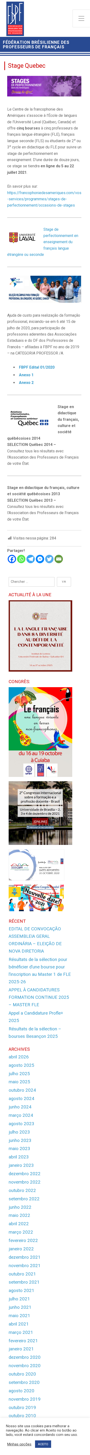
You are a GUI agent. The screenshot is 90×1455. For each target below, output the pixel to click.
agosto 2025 (21, 1065)
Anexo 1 (26, 375)
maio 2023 (19, 1148)
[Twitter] (49, 559)
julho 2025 (19, 1073)
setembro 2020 (24, 1382)
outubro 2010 (22, 1415)
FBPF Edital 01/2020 (36, 367)
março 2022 (21, 1232)
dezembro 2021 (25, 1257)
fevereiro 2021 (23, 1340)
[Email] (58, 559)
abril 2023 (19, 1157)
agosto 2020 (21, 1390)
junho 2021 (20, 1307)
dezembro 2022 (25, 1173)
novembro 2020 (25, 1365)
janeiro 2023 (21, 1165)
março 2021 (21, 1332)
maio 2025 (19, 1081)
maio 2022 (19, 1215)
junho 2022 (20, 1207)
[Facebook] (12, 559)
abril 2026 (19, 1057)
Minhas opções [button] (19, 1444)
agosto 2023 (21, 1123)
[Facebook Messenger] (40, 559)
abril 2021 (19, 1324)
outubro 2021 (22, 1274)
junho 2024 (20, 1107)
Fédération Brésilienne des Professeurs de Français (36, 44)
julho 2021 (19, 1299)
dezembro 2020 (25, 1357)
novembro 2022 (25, 1182)
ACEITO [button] (43, 1444)
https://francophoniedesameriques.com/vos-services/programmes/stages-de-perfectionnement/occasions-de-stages (44, 199)
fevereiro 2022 (23, 1240)
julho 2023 (19, 1132)
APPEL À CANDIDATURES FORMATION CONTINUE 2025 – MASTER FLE (39, 997)
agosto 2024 (21, 1098)
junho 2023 (20, 1140)
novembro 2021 (25, 1265)
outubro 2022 (22, 1190)
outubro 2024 (22, 1090)
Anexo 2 (26, 382)
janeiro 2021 (21, 1349)
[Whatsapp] (21, 559)
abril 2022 (19, 1223)
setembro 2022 (24, 1199)
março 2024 (21, 1115)
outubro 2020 (22, 1374)
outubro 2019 (22, 1407)
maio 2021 (19, 1315)
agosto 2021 (21, 1290)
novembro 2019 (25, 1399)
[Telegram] (30, 559)
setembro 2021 (24, 1282)
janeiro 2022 (21, 1249)
